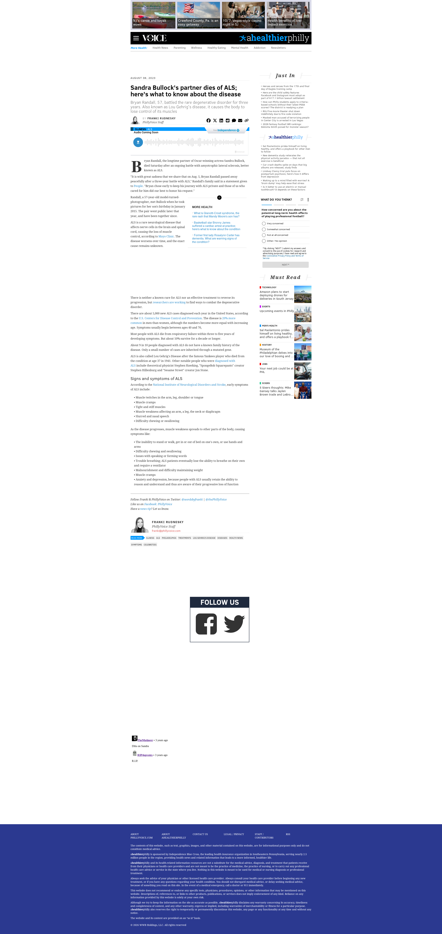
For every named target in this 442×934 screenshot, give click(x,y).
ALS (149, 129)
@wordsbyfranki (192, 499)
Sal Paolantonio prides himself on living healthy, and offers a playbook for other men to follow (285, 148)
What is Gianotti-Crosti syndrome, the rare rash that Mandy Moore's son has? (215, 214)
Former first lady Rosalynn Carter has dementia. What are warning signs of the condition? (215, 238)
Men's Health (269, 325)
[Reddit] (227, 121)
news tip (145, 509)
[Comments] (234, 121)
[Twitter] (215, 121)
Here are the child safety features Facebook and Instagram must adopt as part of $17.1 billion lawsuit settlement (283, 95)
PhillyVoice (154, 38)
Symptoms (136, 544)
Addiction (260, 47)
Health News (160, 47)
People (138, 186)
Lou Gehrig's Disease (204, 537)
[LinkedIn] (221, 121)
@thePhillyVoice (216, 499)
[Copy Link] (246, 121)
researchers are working (169, 302)
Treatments (184, 537)
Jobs (264, 363)
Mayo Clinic (166, 236)
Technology (269, 287)
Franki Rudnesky (161, 118)
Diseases (222, 537)
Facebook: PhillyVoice (158, 504)
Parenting (180, 47)
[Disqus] (190, 688)
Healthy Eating (217, 47)
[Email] (240, 121)
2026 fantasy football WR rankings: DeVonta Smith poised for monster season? (285, 125)
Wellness (196, 47)
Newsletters (278, 47)
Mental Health (239, 47)
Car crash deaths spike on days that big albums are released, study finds (284, 166)
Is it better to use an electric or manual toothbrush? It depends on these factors (283, 188)
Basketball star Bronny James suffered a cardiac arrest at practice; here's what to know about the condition (216, 225)
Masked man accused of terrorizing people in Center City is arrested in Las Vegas (285, 119)
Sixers (266, 383)
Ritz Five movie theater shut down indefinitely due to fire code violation (281, 112)
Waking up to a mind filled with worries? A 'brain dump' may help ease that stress (285, 182)
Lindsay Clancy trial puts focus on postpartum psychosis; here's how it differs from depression (285, 173)
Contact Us (200, 834)
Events (266, 306)
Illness (140, 129)
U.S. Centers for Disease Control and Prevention (170, 318)
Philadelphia (169, 537)
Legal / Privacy (234, 834)
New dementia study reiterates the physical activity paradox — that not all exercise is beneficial (283, 158)
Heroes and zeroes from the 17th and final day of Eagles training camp (285, 87)
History (267, 344)
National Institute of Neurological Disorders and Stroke (189, 384)
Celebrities (150, 544)
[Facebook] (208, 121)
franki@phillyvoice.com (166, 530)
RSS (288, 834)
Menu (136, 38)
